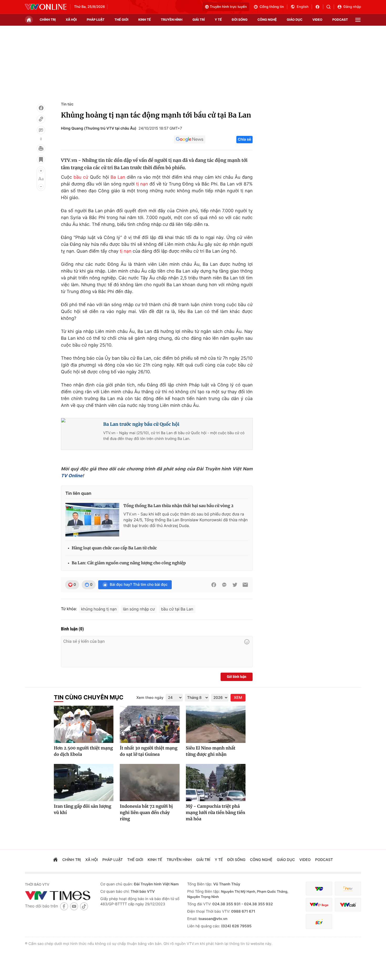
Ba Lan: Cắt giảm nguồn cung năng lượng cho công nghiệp (129, 563)
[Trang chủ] (29, 20)
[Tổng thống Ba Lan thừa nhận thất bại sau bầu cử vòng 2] (92, 519)
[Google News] (189, 139)
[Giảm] (41, 186)
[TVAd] (348, 889)
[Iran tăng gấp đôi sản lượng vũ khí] (83, 782)
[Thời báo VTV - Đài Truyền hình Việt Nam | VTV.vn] (45, 7)
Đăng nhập (352, 7)
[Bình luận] (41, 130)
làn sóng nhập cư (139, 609)
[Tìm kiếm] (330, 6)
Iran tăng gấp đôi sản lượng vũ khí (82, 809)
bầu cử (81, 177)
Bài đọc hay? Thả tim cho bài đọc (139, 584)
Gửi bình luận (236, 677)
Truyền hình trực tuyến (228, 7)
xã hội (71, 20)
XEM (238, 697)
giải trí (198, 20)
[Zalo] (224, 585)
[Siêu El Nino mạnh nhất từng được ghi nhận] (216, 724)
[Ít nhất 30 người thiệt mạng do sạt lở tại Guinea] (149, 724)
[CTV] (319, 904)
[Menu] (358, 20)
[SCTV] (319, 921)
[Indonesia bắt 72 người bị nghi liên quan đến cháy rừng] (149, 782)
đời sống (240, 20)
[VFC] (319, 889)
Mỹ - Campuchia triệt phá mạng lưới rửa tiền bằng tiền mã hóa (215, 813)
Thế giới (121, 20)
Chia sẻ (244, 139)
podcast (340, 20)
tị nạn (142, 184)
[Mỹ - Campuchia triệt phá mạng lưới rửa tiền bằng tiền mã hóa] (216, 782)
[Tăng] (41, 170)
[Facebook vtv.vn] (319, 6)
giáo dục (294, 20)
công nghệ (267, 20)
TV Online (71, 476)
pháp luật (96, 20)
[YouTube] (74, 906)
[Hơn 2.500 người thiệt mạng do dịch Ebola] (83, 724)
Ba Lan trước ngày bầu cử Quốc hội (141, 424)
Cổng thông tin (272, 7)
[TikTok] (84, 906)
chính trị (48, 20)
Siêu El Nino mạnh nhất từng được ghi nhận (211, 751)
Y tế (218, 20)
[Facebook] (41, 108)
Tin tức (67, 104)
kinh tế (144, 20)
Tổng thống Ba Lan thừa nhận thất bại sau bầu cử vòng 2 (178, 505)
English (303, 7)
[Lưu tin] (41, 159)
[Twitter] (235, 585)
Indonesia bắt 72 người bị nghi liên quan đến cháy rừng (146, 813)
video (317, 20)
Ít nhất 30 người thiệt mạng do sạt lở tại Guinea (148, 751)
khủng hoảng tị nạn (99, 609)
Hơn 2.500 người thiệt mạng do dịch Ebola (83, 751)
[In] (41, 148)
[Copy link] (41, 119)
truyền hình (171, 20)
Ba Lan (118, 177)
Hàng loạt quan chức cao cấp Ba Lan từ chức (114, 548)
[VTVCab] (348, 904)
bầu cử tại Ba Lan (177, 609)
